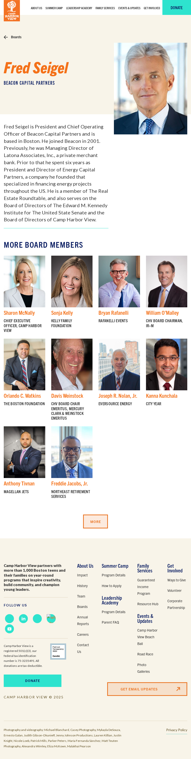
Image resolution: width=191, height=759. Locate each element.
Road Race (145, 654)
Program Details (113, 575)
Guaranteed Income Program (146, 587)
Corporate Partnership (176, 604)
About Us (36, 8)
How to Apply (111, 585)
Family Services (105, 8)
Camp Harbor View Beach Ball (147, 637)
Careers (83, 634)
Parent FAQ (110, 622)
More (95, 521)
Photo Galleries (143, 668)
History (82, 585)
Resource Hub (147, 603)
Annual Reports (83, 620)
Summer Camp (54, 8)
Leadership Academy (79, 8)
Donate (177, 7)
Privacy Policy (176, 730)
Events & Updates (129, 8)
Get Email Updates (139, 689)
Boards (15, 37)
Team (81, 596)
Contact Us (83, 648)
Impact (82, 575)
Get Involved (152, 8)
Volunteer (174, 590)
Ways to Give (176, 580)
